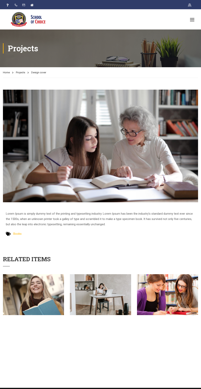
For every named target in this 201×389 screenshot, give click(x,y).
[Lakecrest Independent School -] (30, 19)
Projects (20, 72)
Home (6, 72)
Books (17, 233)
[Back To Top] (193, 382)
